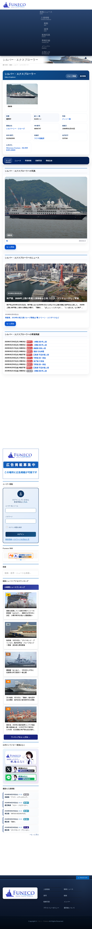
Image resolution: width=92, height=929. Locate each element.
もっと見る (10, 247)
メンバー (67, 902)
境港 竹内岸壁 (39, 351)
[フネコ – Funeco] (14, 5)
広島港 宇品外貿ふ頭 (41, 355)
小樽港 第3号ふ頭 (40, 342)
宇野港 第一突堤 (40, 358)
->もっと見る (34, 834)
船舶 (65, 895)
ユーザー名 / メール (11, 506)
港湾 (45, 895)
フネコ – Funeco (43, 921)
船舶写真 (46, 902)
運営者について (69, 908)
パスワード (9, 517)
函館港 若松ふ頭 (40, 348)
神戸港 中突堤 (39, 361)
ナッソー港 (66, 119)
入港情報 (46, 889)
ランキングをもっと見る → (20, 737)
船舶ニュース (68, 889)
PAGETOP (83, 877)
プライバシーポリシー (51, 908)
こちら (24, 502)
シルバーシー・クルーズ (15, 129)
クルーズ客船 (71, 76)
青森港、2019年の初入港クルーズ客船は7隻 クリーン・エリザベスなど (32, 318)
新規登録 (8, 539)
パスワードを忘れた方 (21, 539)
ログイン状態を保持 (15, 527)
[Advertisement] (61, 5)
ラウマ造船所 (39, 138)
